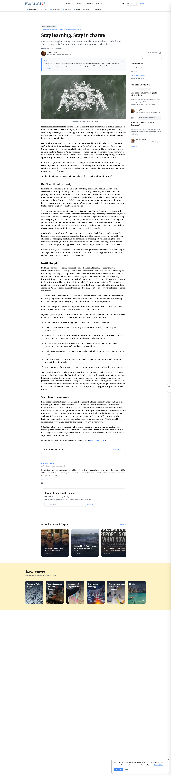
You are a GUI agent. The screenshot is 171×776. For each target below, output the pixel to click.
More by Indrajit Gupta (137, 79)
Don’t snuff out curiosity (138, 68)
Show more (47, 69)
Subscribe (90, 504)
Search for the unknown (138, 75)
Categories (79, 4)
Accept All (119, 769)
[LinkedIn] (42, 483)
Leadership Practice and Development (70, 30)
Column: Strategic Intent (49, 26)
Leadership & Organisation (49, 30)
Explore (68, 4)
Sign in (142, 4)
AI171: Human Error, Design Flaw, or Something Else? (115, 549)
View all (121, 524)
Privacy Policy (158, 765)
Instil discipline (135, 72)
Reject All (128, 769)
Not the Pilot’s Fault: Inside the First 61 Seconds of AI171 (85, 548)
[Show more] (123, 61)
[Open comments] (169, 388)
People (89, 4)
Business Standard (97, 440)
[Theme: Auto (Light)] (123, 3)
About (98, 4)
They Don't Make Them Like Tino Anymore (53, 549)
